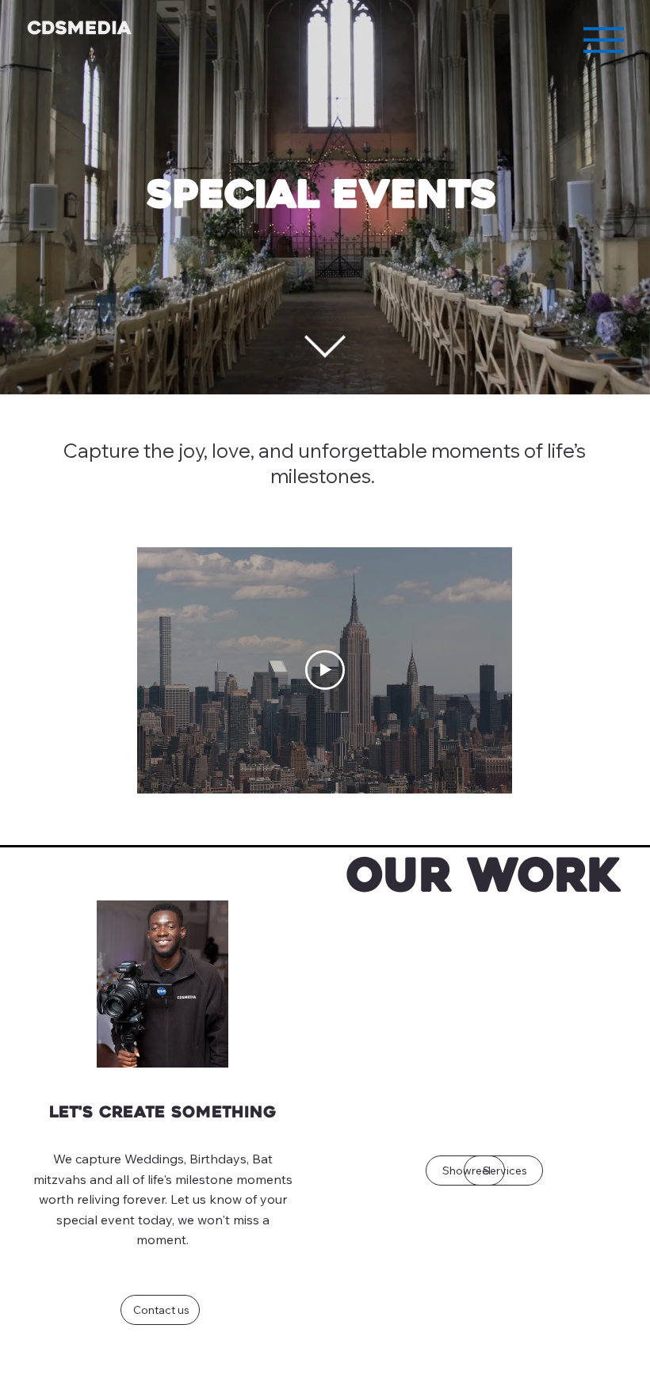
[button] (622, 375)
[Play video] (325, 670)
